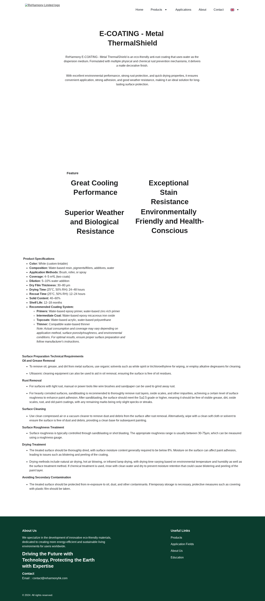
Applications (183, 9)
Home (139, 9)
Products (156, 9)
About (202, 9)
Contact (219, 9)
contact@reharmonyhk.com (49, 578)
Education (177, 557)
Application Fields (182, 544)
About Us (177, 550)
